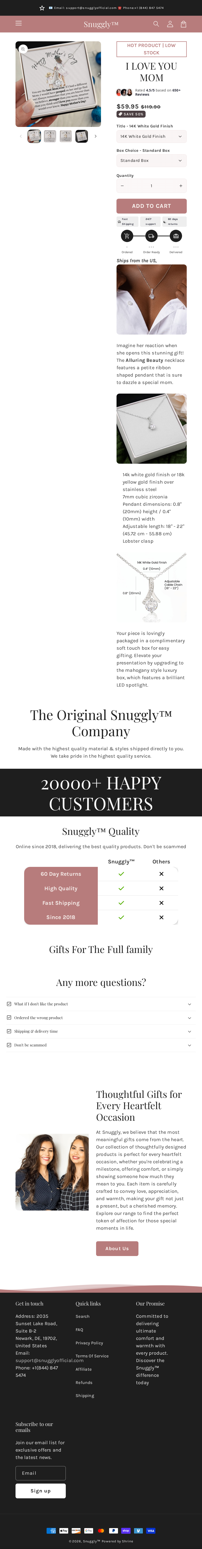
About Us (117, 1248)
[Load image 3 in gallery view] (65, 136)
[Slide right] (95, 136)
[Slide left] (21, 136)
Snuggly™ (92, 1541)
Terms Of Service (92, 1355)
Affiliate (84, 1369)
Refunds (84, 1382)
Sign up (41, 1491)
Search (83, 1316)
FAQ (79, 1329)
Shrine (127, 1541)
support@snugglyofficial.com (50, 1360)
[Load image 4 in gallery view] (81, 136)
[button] (156, 24)
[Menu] (18, 24)
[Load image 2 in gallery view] (50, 136)
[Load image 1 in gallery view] (34, 136)
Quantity (125, 175)
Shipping (85, 1395)
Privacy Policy (89, 1342)
